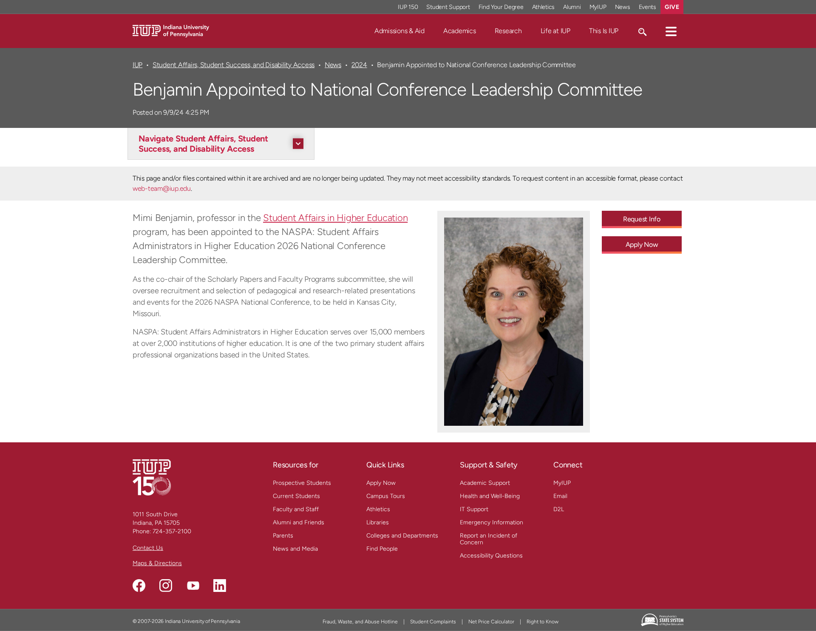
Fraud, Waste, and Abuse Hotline (360, 622)
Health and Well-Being (490, 496)
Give (672, 7)
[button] (671, 31)
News (622, 7)
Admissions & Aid (399, 31)
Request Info (641, 219)
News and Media (295, 548)
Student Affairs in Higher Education (335, 218)
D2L (558, 509)
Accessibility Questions (491, 555)
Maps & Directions (157, 563)
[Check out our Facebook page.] (139, 585)
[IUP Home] (171, 30)
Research (508, 31)
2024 (359, 65)
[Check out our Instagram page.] (165, 585)
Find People (382, 548)
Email (560, 496)
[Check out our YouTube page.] (193, 585)
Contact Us (148, 548)
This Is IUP (603, 31)
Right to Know (542, 622)
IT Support (474, 509)
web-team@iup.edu (162, 188)
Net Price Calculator (491, 622)
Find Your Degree (501, 7)
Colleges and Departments (402, 535)
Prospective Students (302, 483)
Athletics (543, 7)
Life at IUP (555, 31)
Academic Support (485, 483)
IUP (137, 65)
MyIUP (597, 7)
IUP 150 (408, 7)
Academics (459, 31)
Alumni (572, 7)
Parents (283, 535)
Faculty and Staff (296, 509)
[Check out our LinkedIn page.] (219, 585)
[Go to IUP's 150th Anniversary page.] (152, 477)
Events (648, 7)
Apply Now (642, 245)
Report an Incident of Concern (488, 539)
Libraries (377, 522)
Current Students (296, 496)
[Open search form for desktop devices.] (642, 31)
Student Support (448, 7)
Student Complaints (433, 622)
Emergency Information (491, 522)
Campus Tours (385, 496)
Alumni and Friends (298, 522)
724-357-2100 (172, 531)
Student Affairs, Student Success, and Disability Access (233, 65)
